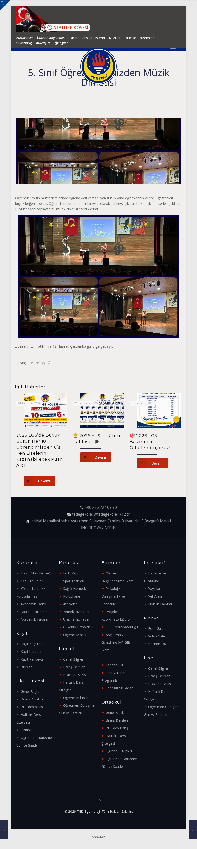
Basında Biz (157, 644)
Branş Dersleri (32, 699)
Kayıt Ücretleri (31, 651)
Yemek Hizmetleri (76, 611)
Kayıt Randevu (32, 659)
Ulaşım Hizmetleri (76, 619)
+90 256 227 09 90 (101, 507)
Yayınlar (154, 588)
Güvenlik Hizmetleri (78, 627)
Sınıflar (26, 730)
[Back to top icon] (98, 800)
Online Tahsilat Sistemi (87, 38)
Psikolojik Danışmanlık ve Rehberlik (113, 596)
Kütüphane (71, 596)
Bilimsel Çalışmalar (139, 38)
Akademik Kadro (33, 604)
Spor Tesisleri (73, 581)
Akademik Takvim (34, 619)
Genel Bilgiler (31, 691)
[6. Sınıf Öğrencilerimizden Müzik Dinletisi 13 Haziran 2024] (4, 829)
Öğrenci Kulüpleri (76, 697)
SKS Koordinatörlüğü (122, 627)
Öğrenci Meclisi (75, 634)
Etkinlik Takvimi (160, 604)
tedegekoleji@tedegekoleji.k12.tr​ (101, 514)
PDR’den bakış (32, 707)
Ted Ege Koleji (32, 581)
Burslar (26, 667)
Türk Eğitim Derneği (36, 573)
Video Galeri (157, 636)
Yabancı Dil (114, 665)
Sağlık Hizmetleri (76, 588)
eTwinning (24, 43)
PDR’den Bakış (74, 674)
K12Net (115, 38)
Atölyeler (70, 604)
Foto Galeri (157, 628)
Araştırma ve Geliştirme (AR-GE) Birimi (115, 642)
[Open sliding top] (5, 5)
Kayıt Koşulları (32, 644)
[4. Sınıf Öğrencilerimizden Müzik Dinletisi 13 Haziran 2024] (193, 829)
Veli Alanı (155, 596)
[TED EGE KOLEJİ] (98, 66)
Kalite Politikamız (34, 611)
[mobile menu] (173, 49)
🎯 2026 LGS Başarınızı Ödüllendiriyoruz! (150, 441)
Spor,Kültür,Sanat (119, 688)
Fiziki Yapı (70, 573)
